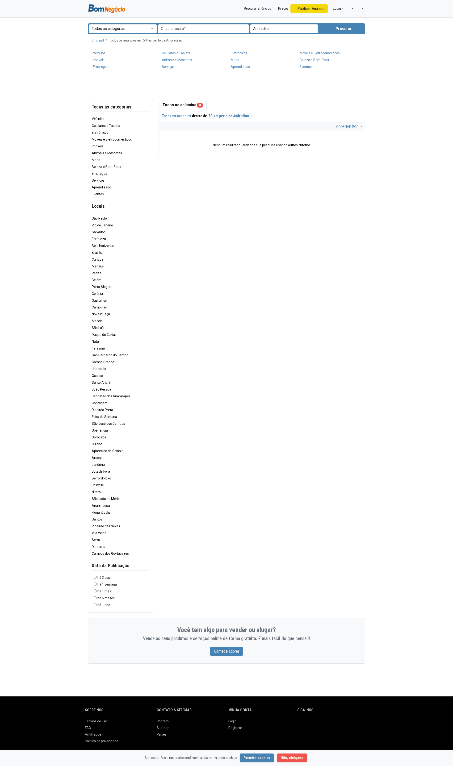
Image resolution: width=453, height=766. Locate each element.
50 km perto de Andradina (229, 116)
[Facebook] (300, 723)
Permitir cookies (256, 758)
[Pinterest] (327, 723)
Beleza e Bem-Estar (314, 60)
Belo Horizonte (103, 246)
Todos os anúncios (182, 105)
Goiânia (97, 294)
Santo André (101, 382)
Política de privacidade (101, 741)
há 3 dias (104, 577)
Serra (96, 540)
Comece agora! (226, 651)
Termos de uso (96, 721)
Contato (163, 721)
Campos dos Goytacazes (110, 553)
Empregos (100, 67)
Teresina (98, 348)
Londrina (98, 464)
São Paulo (99, 218)
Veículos (98, 53)
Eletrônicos (238, 53)
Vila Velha (99, 533)
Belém (96, 280)
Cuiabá (97, 444)
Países (162, 734)
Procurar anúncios (257, 8)
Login (232, 721)
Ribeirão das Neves (106, 526)
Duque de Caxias (104, 335)
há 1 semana (107, 584)
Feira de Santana (104, 417)
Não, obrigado (292, 758)
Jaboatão (99, 369)
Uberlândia (100, 430)
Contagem (100, 403)
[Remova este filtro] (147, 206)
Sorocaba (99, 437)
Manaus (98, 266)
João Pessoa (101, 389)
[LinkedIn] (320, 723)
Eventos (305, 67)
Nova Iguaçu (101, 314)
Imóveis (98, 60)
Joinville (98, 485)
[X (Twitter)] (307, 723)
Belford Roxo (101, 478)
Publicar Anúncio (310, 8)
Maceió (97, 321)
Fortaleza (99, 239)
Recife (96, 273)
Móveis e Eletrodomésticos (319, 53)
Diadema (98, 547)
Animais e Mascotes (176, 60)
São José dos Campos (108, 423)
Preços (283, 8)
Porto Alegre (101, 287)
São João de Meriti (106, 499)
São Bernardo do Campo (110, 355)
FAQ (88, 728)
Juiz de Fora (101, 471)
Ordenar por (347, 127)
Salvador (98, 232)
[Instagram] (313, 723)
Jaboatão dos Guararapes (111, 396)
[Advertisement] (226, 85)
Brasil (100, 40)
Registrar (235, 728)
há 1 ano (103, 605)
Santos (97, 519)
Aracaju (97, 458)
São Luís (98, 328)
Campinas (99, 307)
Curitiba (97, 259)
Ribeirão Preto (102, 410)
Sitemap (163, 728)
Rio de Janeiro (102, 225)
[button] (351, 8)
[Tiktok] (333, 723)
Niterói (96, 492)
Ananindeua (101, 506)
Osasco (97, 376)
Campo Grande (103, 362)
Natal (96, 341)
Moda (234, 60)
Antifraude (93, 734)
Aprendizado (240, 67)
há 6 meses (106, 598)
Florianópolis (101, 512)
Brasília (97, 252)
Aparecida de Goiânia (107, 451)
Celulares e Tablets (175, 53)
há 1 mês (104, 591)
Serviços (168, 67)
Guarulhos (99, 300)
